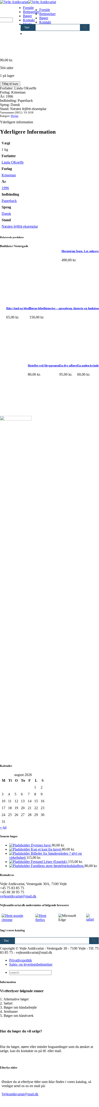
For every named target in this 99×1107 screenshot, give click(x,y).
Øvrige (14, 116)
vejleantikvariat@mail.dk (18, 896)
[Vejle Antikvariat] (28, 2)
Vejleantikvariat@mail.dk (20, 1094)
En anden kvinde (88, 365)
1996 (5, 188)
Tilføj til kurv (10, 84)
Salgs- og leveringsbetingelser (30, 964)
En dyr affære (68, 365)
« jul (3, 827)
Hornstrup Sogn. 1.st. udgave (80, 251)
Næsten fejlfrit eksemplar (20, 226)
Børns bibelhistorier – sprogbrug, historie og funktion (64, 308)
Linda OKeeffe (13, 162)
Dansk (6, 213)
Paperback (9, 201)
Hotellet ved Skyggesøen (43, 365)
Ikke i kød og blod (17, 308)
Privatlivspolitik (20, 960)
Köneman (9, 175)
